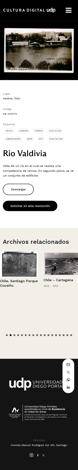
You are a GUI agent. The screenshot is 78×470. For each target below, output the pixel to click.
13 (52, 335)
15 (60, 335)
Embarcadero (13, 139)
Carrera (23, 131)
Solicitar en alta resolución (30, 206)
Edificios (55, 131)
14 (56, 335)
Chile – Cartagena (58, 280)
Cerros (39, 131)
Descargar (18, 189)
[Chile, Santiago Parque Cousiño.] (19, 264)
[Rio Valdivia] (39, 50)
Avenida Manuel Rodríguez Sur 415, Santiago (39, 445)
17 (67, 335)
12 (48, 335)
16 (64, 335)
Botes (9, 131)
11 (45, 335)
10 (41, 335)
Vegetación (55, 139)
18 (71, 335)
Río (41, 139)
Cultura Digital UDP (29, 12)
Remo (29, 139)
